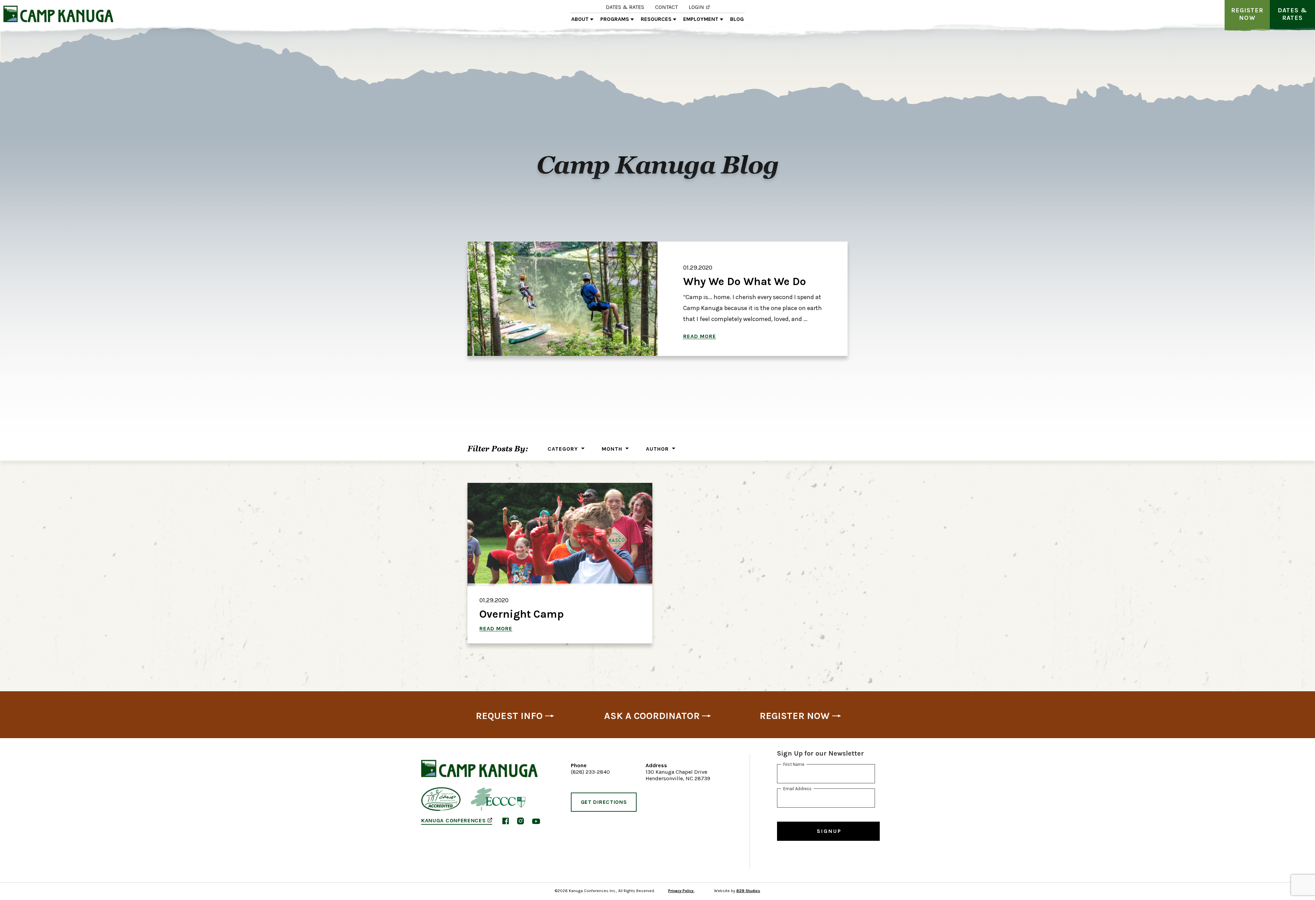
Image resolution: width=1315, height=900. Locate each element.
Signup (829, 831)
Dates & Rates (625, 7)
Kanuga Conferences (453, 821)
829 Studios (748, 890)
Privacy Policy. (681, 890)
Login (696, 7)
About (580, 19)
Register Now (1247, 14)
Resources (656, 19)
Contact (666, 7)
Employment (700, 19)
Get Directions (604, 802)
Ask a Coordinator (652, 716)
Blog (737, 19)
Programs (614, 19)
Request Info (509, 716)
